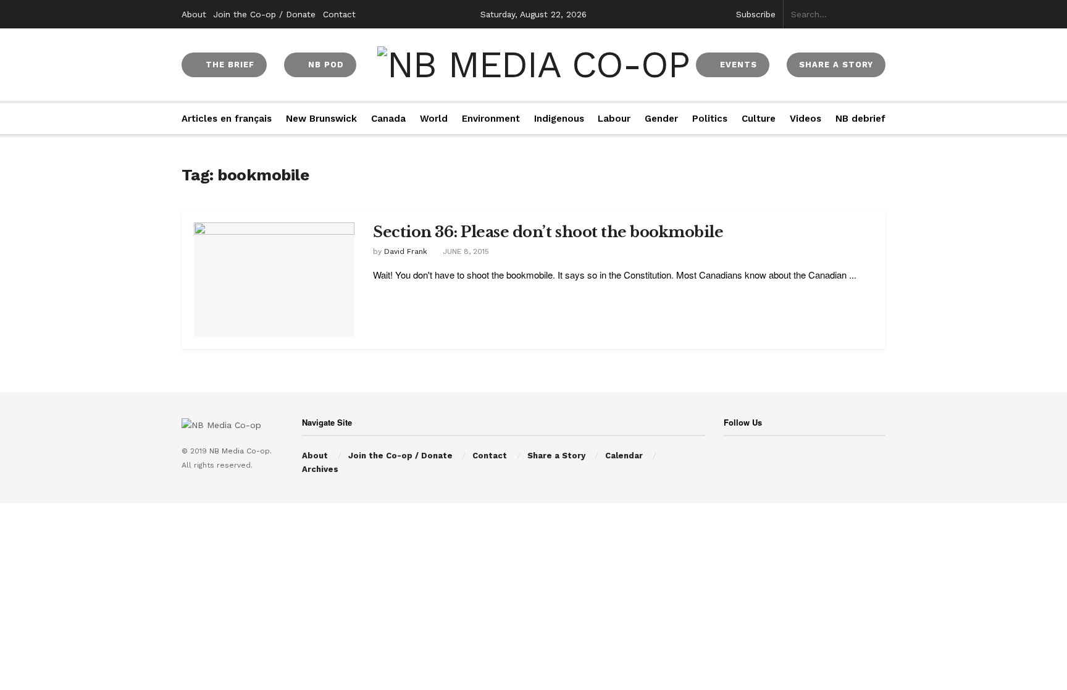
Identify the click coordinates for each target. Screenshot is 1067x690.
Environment (491, 118)
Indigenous (559, 118)
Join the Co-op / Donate (265, 14)
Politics (709, 118)
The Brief (228, 64)
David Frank (405, 251)
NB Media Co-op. (240, 451)
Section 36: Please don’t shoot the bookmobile (548, 232)
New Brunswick (321, 118)
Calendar (624, 455)
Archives (320, 469)
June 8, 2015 (464, 251)
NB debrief (860, 118)
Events (737, 64)
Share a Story (556, 455)
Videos (805, 118)
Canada (388, 118)
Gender (661, 118)
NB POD (324, 64)
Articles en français (227, 118)
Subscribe (756, 14)
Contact (339, 14)
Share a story (836, 64)
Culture (759, 118)
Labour (614, 118)
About (194, 14)
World (434, 118)
